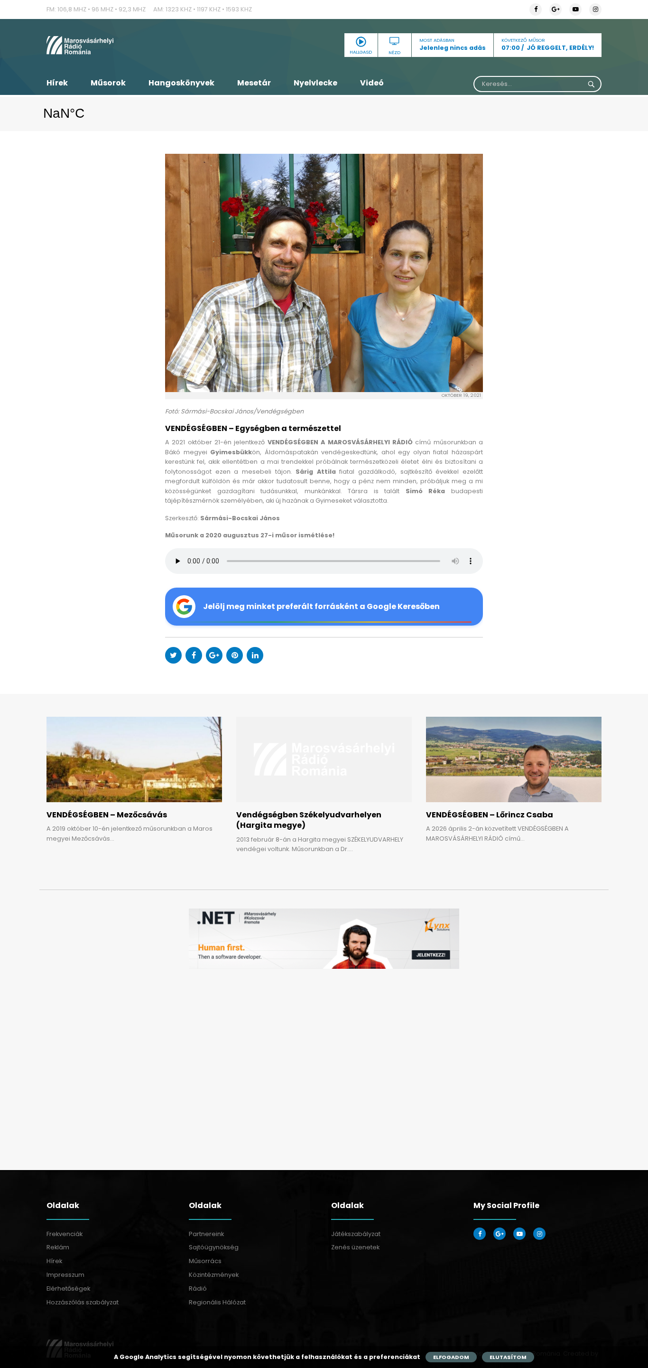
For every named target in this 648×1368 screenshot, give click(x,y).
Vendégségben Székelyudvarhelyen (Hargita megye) (308, 820)
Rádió (198, 1288)
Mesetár (254, 82)
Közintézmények (214, 1275)
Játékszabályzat (355, 1234)
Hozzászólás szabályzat (82, 1302)
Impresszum (65, 1275)
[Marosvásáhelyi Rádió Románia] (134, 45)
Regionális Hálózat (217, 1302)
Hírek (57, 82)
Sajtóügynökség (214, 1247)
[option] (324, 939)
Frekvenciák (64, 1234)
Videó (372, 82)
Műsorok (108, 82)
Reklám (57, 1247)
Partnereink (206, 1234)
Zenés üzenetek (355, 1247)
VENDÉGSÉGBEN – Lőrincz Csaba (489, 814)
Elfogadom (451, 1357)
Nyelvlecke (315, 82)
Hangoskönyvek (181, 82)
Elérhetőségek (68, 1288)
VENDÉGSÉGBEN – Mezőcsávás (106, 814)
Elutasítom (508, 1357)
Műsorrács (205, 1261)
